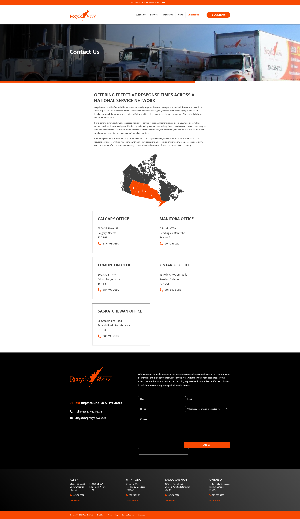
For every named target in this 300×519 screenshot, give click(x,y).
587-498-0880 (111, 243)
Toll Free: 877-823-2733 (88, 411)
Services (141, 514)
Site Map (100, 514)
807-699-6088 (173, 289)
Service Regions (128, 514)
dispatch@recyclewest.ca (90, 418)
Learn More (75, 500)
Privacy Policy (113, 514)
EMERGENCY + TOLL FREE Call (150, 2)
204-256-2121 (172, 243)
